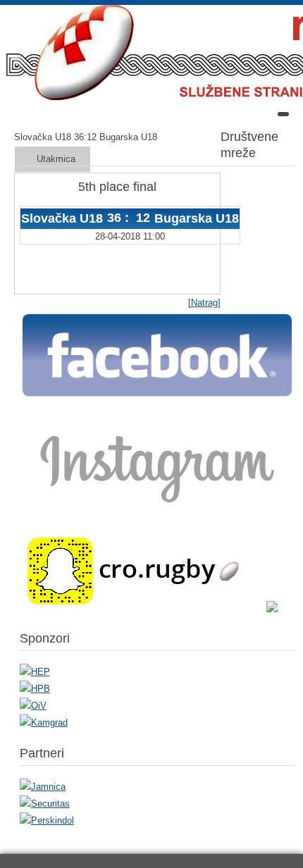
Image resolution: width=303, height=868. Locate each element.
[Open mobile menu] (283, 114)
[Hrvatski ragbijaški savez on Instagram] (157, 511)
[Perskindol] (47, 820)
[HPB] (35, 688)
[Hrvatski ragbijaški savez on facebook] (157, 395)
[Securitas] (45, 803)
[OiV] (33, 705)
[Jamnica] (43, 786)
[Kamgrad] (44, 722)
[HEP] (35, 671)
